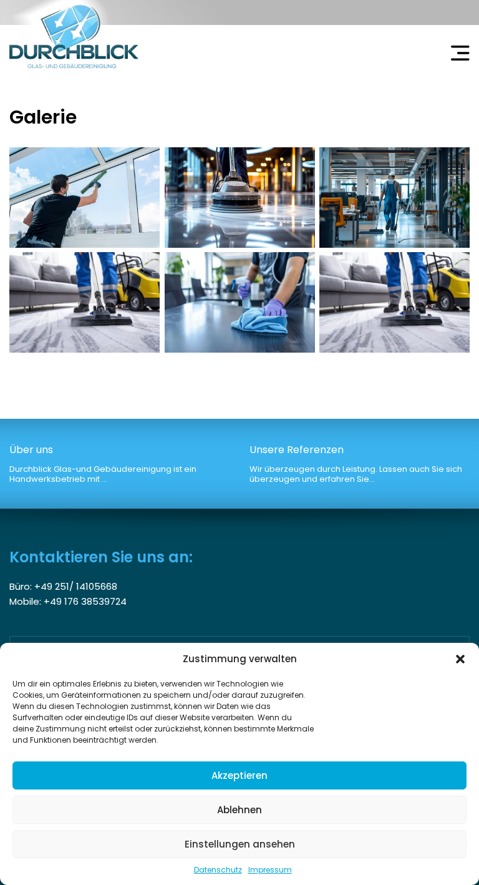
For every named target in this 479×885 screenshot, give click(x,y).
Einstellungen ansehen (240, 844)
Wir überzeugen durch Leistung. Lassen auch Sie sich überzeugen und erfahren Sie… (355, 464)
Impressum (270, 869)
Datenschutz (218, 869)
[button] (460, 659)
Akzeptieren (239, 775)
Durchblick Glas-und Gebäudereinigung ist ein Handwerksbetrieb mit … (102, 464)
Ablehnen (239, 809)
